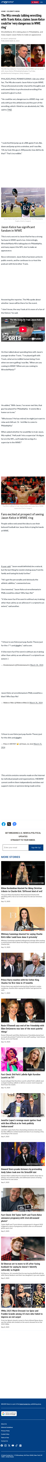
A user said (5, 566)
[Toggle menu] (42, 2)
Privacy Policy (5, 1431)
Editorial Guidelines (7, 1427)
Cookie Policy (5, 1434)
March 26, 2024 (36, 665)
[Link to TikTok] (16, 1446)
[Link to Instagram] (5, 1445)
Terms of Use (5, 1437)
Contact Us (4, 1441)
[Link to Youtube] (13, 1445)
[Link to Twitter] (9, 1445)
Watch (36, 2)
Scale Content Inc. (25, 1404)
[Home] (7, 2)
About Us (4, 1424)
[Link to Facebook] (2, 1445)
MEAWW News (5, 1404)
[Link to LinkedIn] (20, 1445)
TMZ (9, 109)
